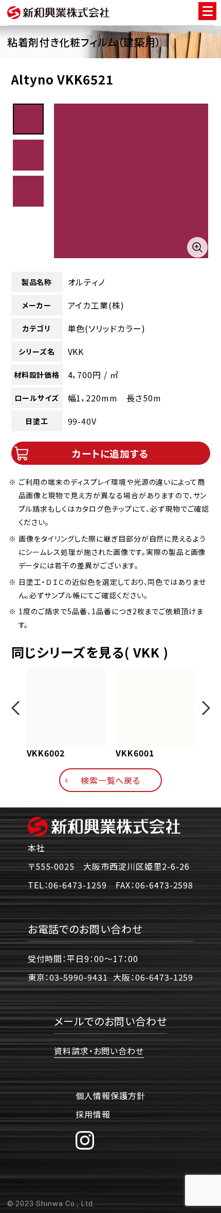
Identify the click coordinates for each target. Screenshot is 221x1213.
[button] (15, 708)
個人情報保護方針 (110, 1095)
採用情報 (93, 1114)
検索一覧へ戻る (111, 780)
